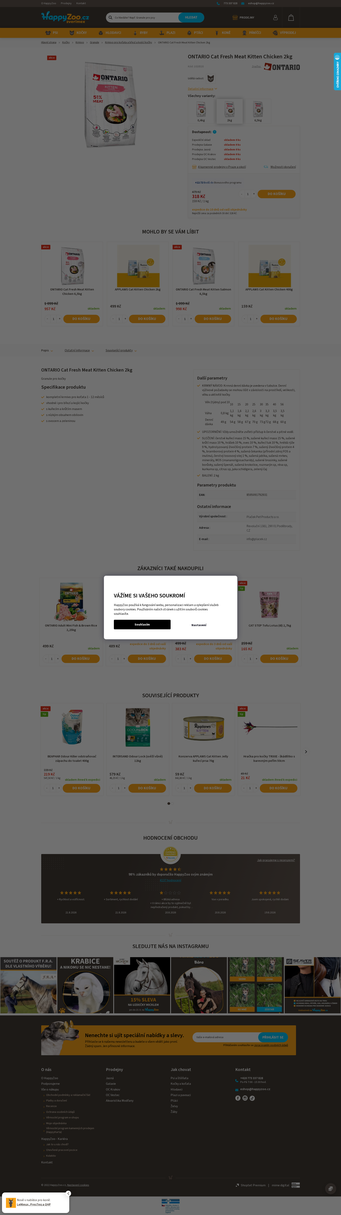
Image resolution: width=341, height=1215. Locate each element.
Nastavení (199, 625)
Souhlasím (142, 624)
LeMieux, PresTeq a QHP (34, 1204)
